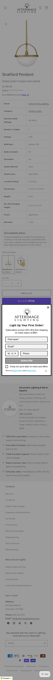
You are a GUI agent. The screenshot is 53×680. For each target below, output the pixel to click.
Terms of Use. (31, 371)
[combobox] (11, 353)
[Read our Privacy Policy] (46, 371)
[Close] (48, 307)
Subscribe (26, 360)
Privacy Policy (17, 371)
